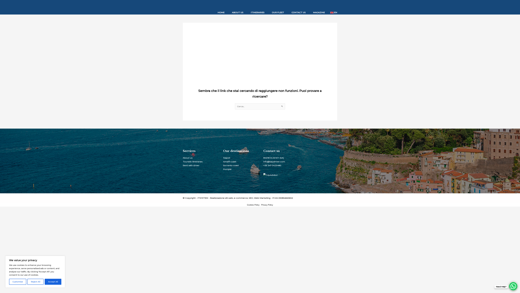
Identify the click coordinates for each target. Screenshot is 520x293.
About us (188, 158)
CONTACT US (299, 12)
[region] (35, 272)
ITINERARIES (257, 12)
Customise (17, 282)
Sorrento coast (231, 165)
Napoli (226, 158)
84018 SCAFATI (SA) (273, 158)
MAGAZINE (319, 12)
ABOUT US (237, 12)
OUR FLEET (278, 12)
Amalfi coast (229, 161)
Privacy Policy (267, 205)
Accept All (53, 282)
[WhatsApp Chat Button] (513, 286)
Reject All (35, 282)
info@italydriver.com (274, 161)
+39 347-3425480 (272, 165)
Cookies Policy (253, 205)
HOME (221, 12)
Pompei (227, 169)
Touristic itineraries (193, 161)
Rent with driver (191, 165)
